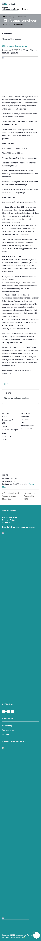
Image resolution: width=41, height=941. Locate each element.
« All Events (7, 34)
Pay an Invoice (8, 730)
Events (25, 9)
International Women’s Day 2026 (29, 496)
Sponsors (22, 17)
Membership (8, 17)
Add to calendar (13, 384)
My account (19, 25)
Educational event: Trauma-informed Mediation (10, 496)
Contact (6, 25)
